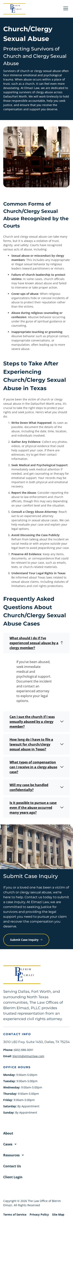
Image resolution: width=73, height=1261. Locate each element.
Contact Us (12, 1166)
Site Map (58, 1214)
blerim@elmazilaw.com (28, 1056)
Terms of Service (14, 1214)
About (8, 1133)
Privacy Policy (39, 1214)
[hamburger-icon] (65, 9)
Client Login (13, 1177)
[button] (36, 643)
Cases (7, 1144)
